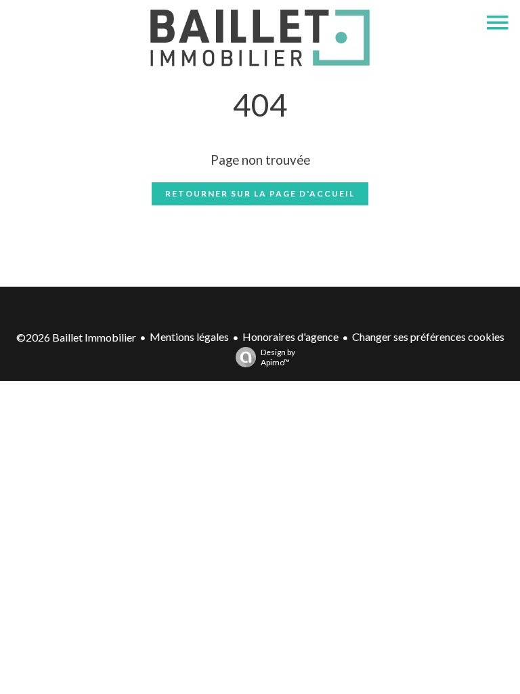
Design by (278, 357)
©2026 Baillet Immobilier (76, 337)
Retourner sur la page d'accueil (260, 193)
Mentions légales (189, 336)
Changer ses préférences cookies (428, 336)
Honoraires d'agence (290, 336)
